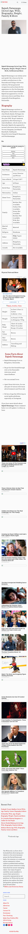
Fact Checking (7, 915)
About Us (6, 903)
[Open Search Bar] (17, 2)
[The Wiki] (4, 2)
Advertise (6, 905)
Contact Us (6, 910)
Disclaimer (6, 913)
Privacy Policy (8, 922)
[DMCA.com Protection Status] (13, 886)
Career (5, 908)
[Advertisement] (14, 51)
